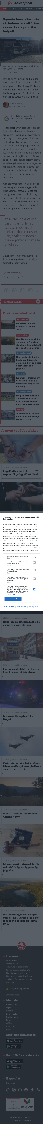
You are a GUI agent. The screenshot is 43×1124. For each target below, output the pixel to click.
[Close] (39, 517)
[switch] (34, 562)
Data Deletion (9, 607)
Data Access (21, 607)
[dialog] (21, 562)
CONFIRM (13, 599)
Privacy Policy (34, 607)
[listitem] (21, 557)
